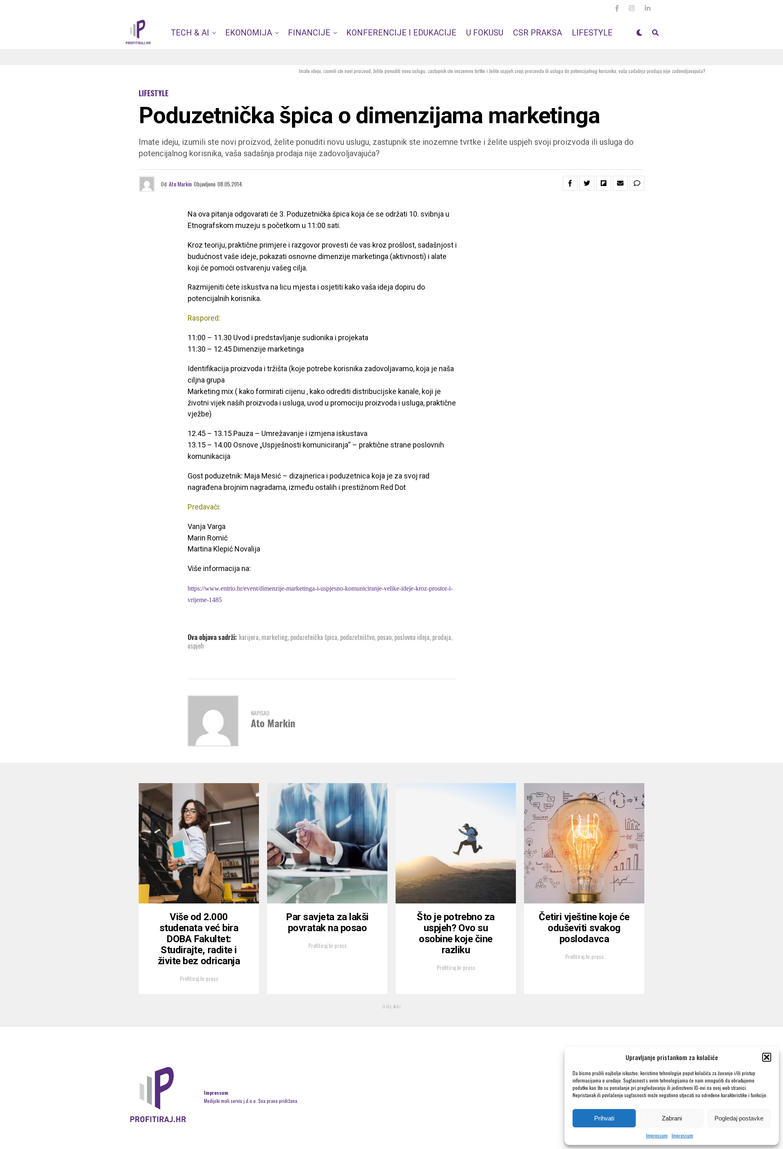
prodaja (441, 637)
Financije (309, 33)
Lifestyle (592, 33)
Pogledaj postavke (738, 1118)
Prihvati (604, 1118)
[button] (767, 1057)
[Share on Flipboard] (603, 183)
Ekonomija (248, 33)
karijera (249, 637)
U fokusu (484, 33)
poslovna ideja (411, 637)
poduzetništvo (357, 637)
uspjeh (196, 645)
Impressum (657, 1135)
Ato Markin (180, 183)
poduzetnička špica (313, 637)
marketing (274, 637)
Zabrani (672, 1118)
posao (384, 637)
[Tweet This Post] (587, 183)
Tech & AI (190, 33)
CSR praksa (537, 33)
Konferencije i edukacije (401, 33)
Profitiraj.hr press (199, 978)
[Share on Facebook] (570, 183)
